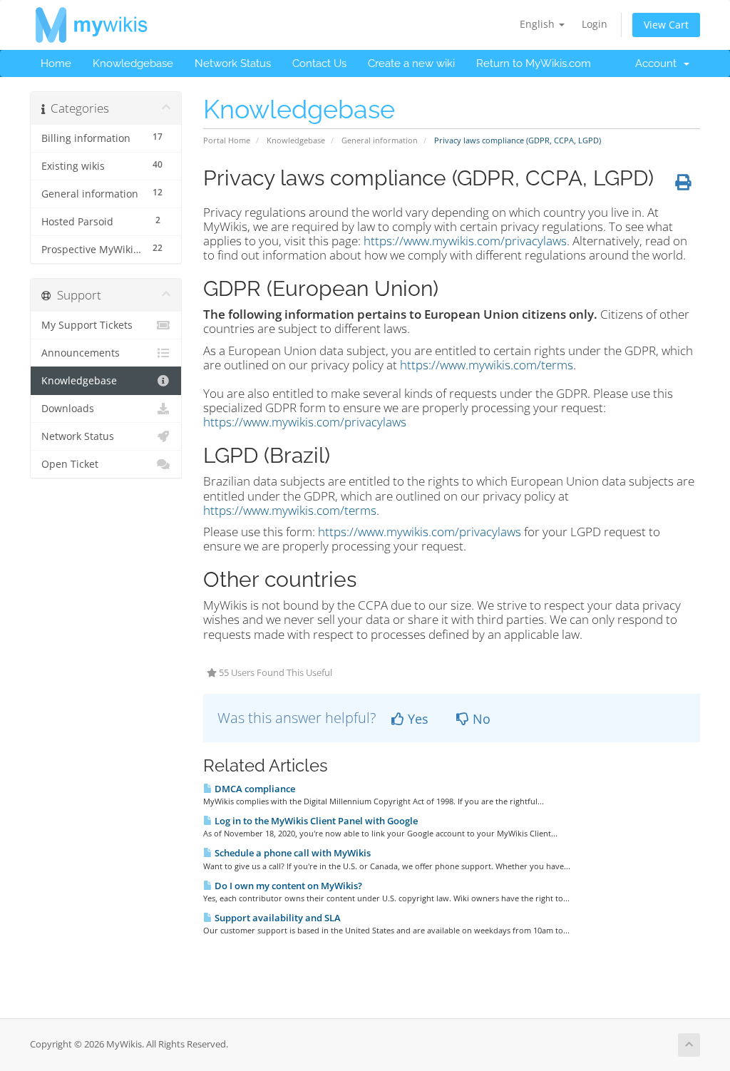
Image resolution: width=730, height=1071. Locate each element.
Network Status (233, 63)
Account (658, 63)
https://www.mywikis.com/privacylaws (465, 240)
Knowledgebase (133, 63)
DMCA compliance (253, 788)
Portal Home (226, 140)
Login (594, 24)
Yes (416, 718)
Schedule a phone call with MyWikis (291, 852)
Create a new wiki (411, 63)
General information (379, 140)
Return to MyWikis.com (533, 63)
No (479, 718)
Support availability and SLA (276, 917)
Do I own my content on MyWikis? (287, 885)
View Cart (666, 24)
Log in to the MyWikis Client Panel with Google (315, 820)
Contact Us (319, 63)
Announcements (80, 353)
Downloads (67, 408)
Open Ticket (69, 464)
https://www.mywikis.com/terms (486, 365)
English (538, 24)
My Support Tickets (87, 325)
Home (56, 63)
